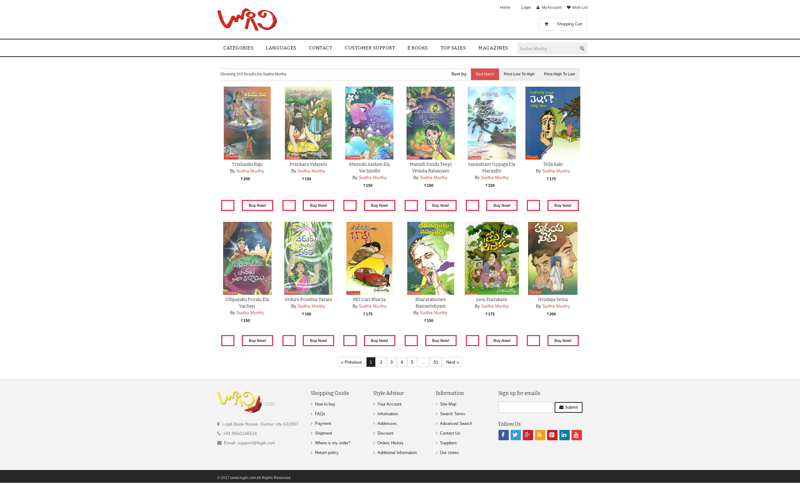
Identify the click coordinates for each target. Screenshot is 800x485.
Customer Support (370, 48)
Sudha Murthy (250, 170)
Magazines (493, 48)
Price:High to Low (559, 74)
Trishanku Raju (247, 164)
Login (526, 7)
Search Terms (452, 413)
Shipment (323, 433)
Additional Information (397, 452)
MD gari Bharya (369, 299)
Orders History (391, 443)
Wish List (580, 7)
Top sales (453, 48)
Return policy (327, 452)
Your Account (390, 404)
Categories (238, 48)
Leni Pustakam (491, 299)
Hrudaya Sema (553, 299)
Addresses (387, 423)
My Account (551, 7)
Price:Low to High (519, 74)
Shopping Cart (569, 24)
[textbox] (547, 48)
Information (388, 413)
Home (505, 7)
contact (320, 48)
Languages (281, 48)
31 (435, 362)
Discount (385, 433)
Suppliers (448, 443)
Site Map (448, 404)
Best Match (485, 74)
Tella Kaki (552, 164)
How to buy (325, 404)
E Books (418, 48)
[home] (247, 19)
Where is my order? (332, 443)
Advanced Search (456, 423)
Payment (323, 423)
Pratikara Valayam (308, 164)
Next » (452, 362)
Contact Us (450, 433)
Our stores (449, 452)
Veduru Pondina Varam (308, 299)
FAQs (320, 413)
